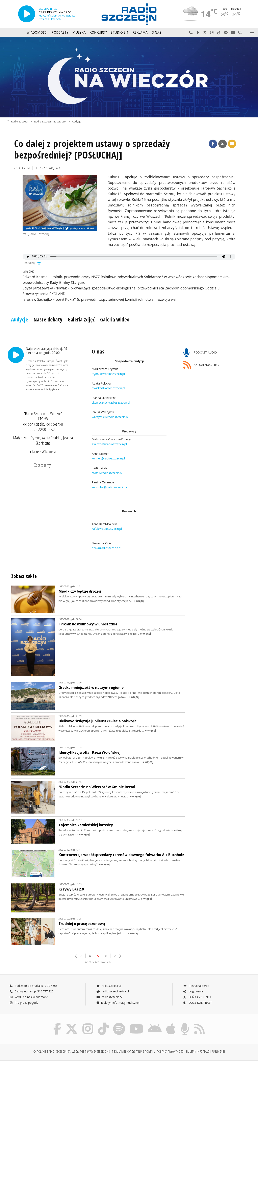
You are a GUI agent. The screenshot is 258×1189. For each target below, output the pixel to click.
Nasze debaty (47, 319)
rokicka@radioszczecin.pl (108, 388)
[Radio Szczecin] (129, 13)
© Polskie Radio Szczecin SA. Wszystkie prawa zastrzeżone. (71, 1051)
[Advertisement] (67, 1094)
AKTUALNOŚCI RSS (206, 365)
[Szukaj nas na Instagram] (88, 1023)
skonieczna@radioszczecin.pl (111, 402)
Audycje (76, 121)
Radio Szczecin (20, 121)
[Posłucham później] (38, 263)
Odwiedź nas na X (204, 32)
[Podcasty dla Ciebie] (185, 1023)
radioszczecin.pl (111, 986)
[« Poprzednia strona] (76, 956)
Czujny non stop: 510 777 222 (33, 991)
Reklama (140, 32)
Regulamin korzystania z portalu (133, 1051)
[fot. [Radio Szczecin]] (60, 203)
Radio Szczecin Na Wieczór (50, 121)
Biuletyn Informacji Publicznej (120, 1002)
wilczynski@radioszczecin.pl (110, 417)
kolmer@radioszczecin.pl (108, 458)
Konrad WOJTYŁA (48, 168)
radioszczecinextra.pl (115, 991)
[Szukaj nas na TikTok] (103, 1023)
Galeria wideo (115, 319)
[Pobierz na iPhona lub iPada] (171, 1023)
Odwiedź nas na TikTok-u (219, 32)
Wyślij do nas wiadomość (233, 32)
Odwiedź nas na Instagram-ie (211, 32)
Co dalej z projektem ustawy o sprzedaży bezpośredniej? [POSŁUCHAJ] (92, 149)
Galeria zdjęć (81, 319)
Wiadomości (37, 32)
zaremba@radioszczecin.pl (109, 487)
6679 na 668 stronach (98, 962)
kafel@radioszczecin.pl (107, 529)
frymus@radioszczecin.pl (108, 374)
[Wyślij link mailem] (232, 144)
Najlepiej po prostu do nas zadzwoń (190, 32)
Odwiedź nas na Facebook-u (197, 32)
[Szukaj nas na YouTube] (136, 1023)
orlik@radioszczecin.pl (106, 548)
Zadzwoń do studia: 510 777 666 (35, 986)
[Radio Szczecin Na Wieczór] (129, 77)
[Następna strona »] (120, 956)
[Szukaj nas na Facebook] (57, 1023)
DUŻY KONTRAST (200, 1002)
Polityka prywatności (170, 1051)
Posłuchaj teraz (198, 986)
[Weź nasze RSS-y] (199, 1023)
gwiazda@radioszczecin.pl (109, 444)
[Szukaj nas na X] (71, 1023)
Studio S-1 (120, 32)
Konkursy (98, 32)
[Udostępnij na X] (222, 144)
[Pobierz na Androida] (155, 1023)
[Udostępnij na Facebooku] (213, 144)
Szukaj (240, 32)
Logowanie (195, 991)
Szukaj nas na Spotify (226, 32)
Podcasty (60, 32)
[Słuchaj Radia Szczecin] (27, 13)
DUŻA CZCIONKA (199, 997)
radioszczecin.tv (111, 997)
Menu (252, 32)
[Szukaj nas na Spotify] (119, 1023)
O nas (156, 32)
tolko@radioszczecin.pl (107, 473)
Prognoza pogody (26, 1002)
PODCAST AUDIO (205, 352)
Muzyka (79, 32)
